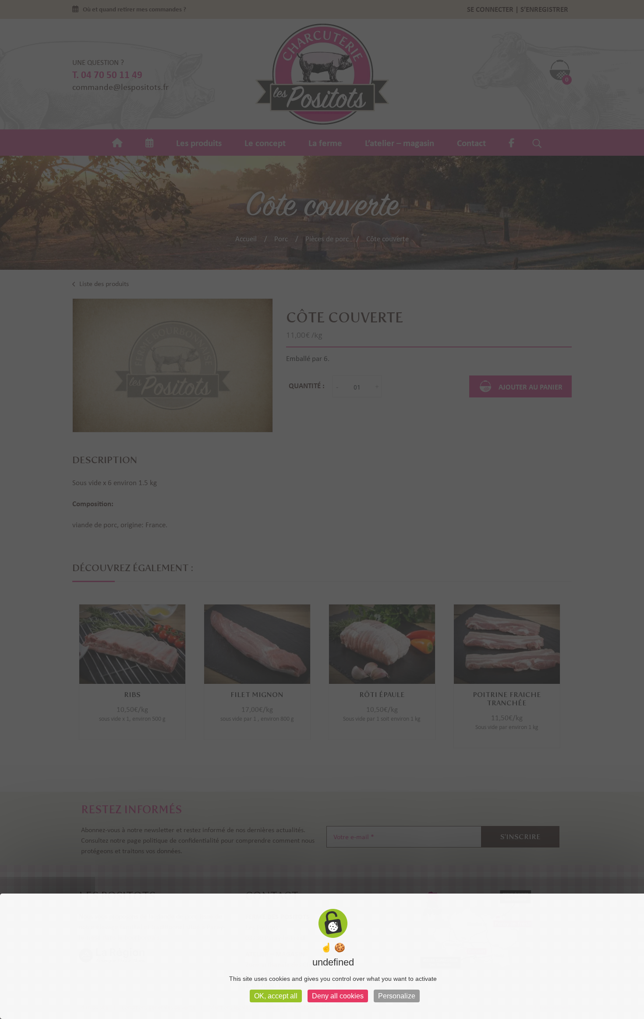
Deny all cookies (338, 996)
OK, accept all (275, 996)
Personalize (396, 996)
